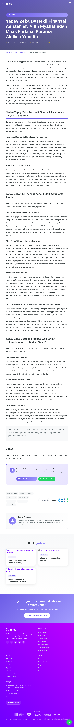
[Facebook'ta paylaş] (65, 500)
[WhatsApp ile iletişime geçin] (69, 722)
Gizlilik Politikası (37, 719)
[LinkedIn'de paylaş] (62, 500)
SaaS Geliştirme (10, 662)
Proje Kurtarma (42, 650)
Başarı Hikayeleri (43, 662)
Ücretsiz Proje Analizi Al (27, 478)
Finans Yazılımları (11, 676)
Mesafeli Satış (59, 719)
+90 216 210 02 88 (13, 694)
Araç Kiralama (10, 665)
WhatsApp (11, 697)
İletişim (40, 671)
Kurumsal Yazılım (43, 635)
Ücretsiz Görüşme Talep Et (38, 615)
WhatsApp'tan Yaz (47, 478)
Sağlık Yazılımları (11, 668)
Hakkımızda (41, 659)
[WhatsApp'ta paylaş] (67, 500)
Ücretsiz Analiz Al (14, 702)
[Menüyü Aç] (70, 3)
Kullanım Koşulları (50, 719)
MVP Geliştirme (42, 632)
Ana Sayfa (9, 52)
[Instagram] (11, 642)
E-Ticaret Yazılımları (11, 659)
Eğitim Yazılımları (11, 671)
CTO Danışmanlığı (43, 647)
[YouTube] (15, 642)
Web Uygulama (42, 638)
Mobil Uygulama (43, 641)
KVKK (43, 719)
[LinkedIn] (7, 642)
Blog (15, 52)
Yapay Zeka (23, 52)
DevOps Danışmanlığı (44, 644)
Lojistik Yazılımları (11, 674)
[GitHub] (23, 642)
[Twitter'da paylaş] (59, 500)
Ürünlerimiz (41, 668)
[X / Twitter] (19, 642)
